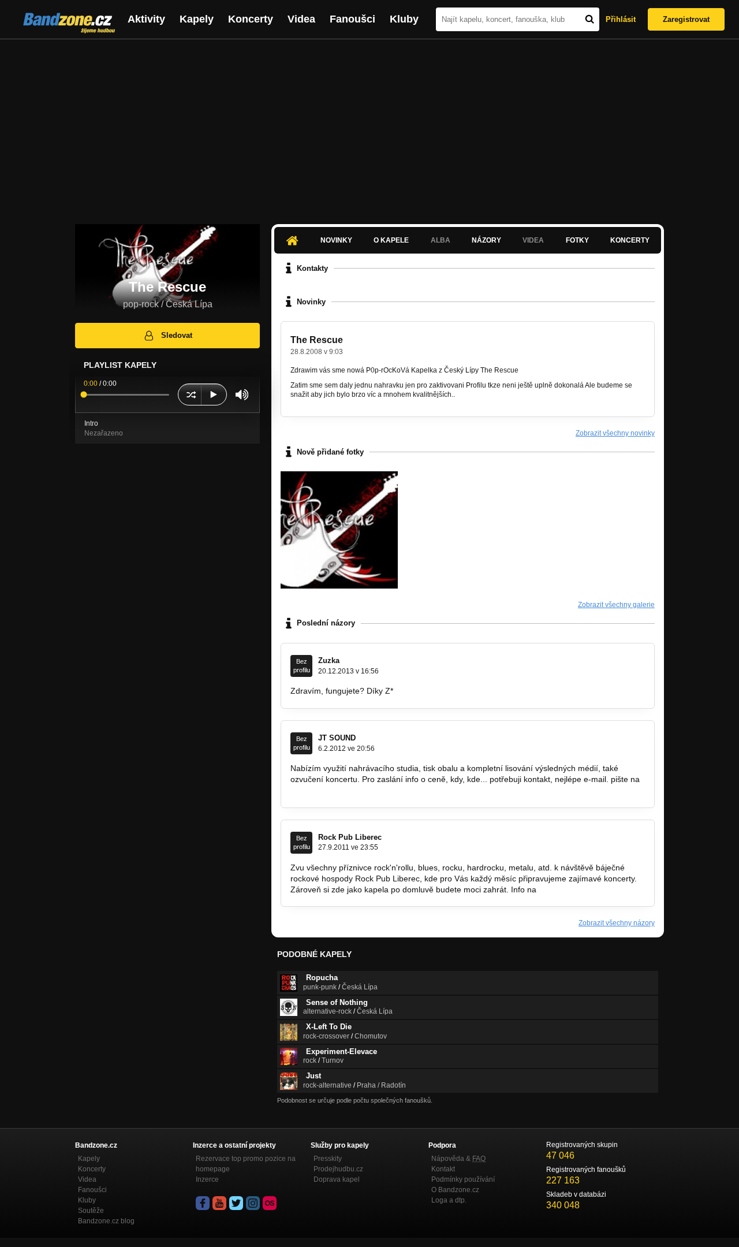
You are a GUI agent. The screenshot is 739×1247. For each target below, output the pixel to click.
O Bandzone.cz (455, 1190)
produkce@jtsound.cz (330, 790)
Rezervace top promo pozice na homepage (246, 1164)
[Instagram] (253, 1203)
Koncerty (250, 19)
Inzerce (207, 1179)
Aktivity (146, 19)
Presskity (327, 1159)
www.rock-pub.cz (569, 889)
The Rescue (316, 340)
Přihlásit (621, 19)
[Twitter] (236, 1203)
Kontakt (443, 1169)
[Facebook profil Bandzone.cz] (203, 1203)
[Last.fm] (270, 1203)
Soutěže (91, 1211)
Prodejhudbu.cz (338, 1169)
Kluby (404, 19)
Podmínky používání (463, 1179)
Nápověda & (458, 1159)
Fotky (577, 240)
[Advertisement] (369, 126)
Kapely (197, 19)
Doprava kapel (336, 1179)
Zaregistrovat (686, 19)
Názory (486, 240)
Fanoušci (352, 19)
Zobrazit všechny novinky (615, 433)
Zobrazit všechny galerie (616, 605)
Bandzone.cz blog (106, 1221)
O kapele (391, 240)
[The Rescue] (339, 530)
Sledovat (176, 335)
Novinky (336, 240)
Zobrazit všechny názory (616, 923)
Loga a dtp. (448, 1200)
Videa (301, 19)
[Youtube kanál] (219, 1203)
